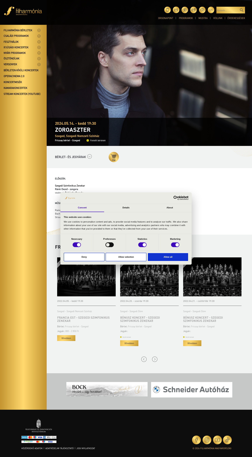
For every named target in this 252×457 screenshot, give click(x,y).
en (211, 9)
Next (154, 359)
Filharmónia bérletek (18, 30)
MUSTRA (203, 18)
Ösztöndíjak (11, 58)
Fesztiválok (11, 41)
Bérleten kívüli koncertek (21, 70)
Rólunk (217, 18)
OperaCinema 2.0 (14, 76)
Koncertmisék (13, 82)
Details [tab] (126, 207)
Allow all (168, 257)
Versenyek (10, 64)
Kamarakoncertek (15, 87)
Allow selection (126, 257)
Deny (84, 257)
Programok (186, 18)
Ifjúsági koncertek (16, 47)
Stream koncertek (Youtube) (22, 93)
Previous (144, 359)
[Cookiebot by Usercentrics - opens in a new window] (175, 198)
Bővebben (64, 338)
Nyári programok (15, 52)
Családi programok (16, 35)
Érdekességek (236, 18)
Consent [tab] (82, 207)
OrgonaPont (165, 18)
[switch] (109, 245)
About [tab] (170, 207)
